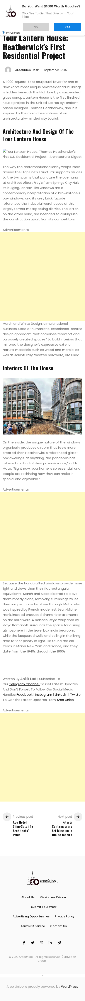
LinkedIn (61, 694)
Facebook (25, 694)
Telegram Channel (24, 684)
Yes (71, 25)
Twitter (76, 694)
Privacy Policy (65, 916)
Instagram (44, 694)
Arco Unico (65, 699)
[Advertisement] (42, 276)
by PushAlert (13, 29)
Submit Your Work (43, 907)
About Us (27, 897)
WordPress (69, 986)
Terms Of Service (33, 926)
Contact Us (58, 926)
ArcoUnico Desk (27, 70)
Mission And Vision (53, 897)
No (48, 25)
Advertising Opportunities (31, 916)
